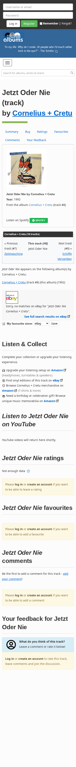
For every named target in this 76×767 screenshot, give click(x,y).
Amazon (57, 370)
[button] (7, 62)
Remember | (52, 23)
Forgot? (67, 23)
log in (19, 484)
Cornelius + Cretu (42, 113)
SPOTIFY (40, 220)
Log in (9, 659)
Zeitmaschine (13, 254)
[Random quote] (56, 50)
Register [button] (29, 23)
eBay (56, 380)
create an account (39, 484)
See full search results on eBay (45, 316)
